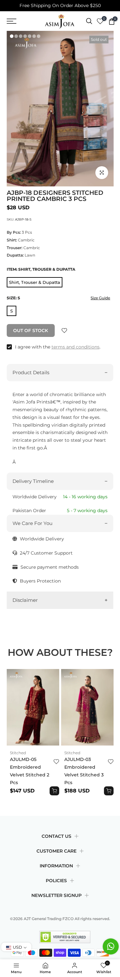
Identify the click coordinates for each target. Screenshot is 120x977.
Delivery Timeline (33, 481)
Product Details (30, 372)
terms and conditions (76, 347)
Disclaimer (25, 600)
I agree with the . (57, 347)
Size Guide (100, 297)
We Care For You (32, 523)
